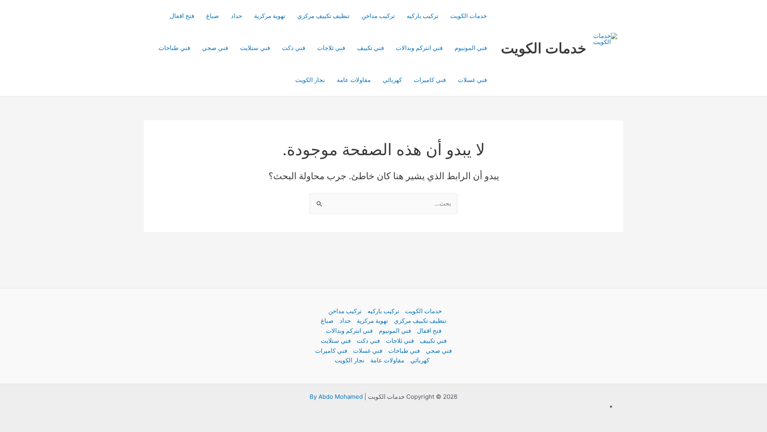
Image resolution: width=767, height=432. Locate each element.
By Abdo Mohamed (336, 396)
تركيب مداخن (378, 16)
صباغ (212, 16)
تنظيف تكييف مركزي (323, 16)
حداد (236, 16)
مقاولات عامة (354, 80)
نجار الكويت (310, 80)
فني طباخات (174, 48)
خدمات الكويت (543, 48)
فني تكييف (370, 48)
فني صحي (215, 48)
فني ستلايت (255, 48)
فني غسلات (472, 80)
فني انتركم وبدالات (419, 48)
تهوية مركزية (269, 16)
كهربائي (392, 80)
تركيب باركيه (422, 16)
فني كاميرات (430, 80)
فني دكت (293, 48)
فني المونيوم (471, 48)
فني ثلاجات (331, 48)
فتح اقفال (182, 16)
